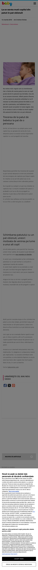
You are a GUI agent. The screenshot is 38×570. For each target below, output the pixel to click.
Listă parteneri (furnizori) (9, 554)
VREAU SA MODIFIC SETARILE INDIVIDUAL (19, 564)
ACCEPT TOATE (19, 559)
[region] (19, 519)
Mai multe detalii (14, 491)
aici (34, 511)
